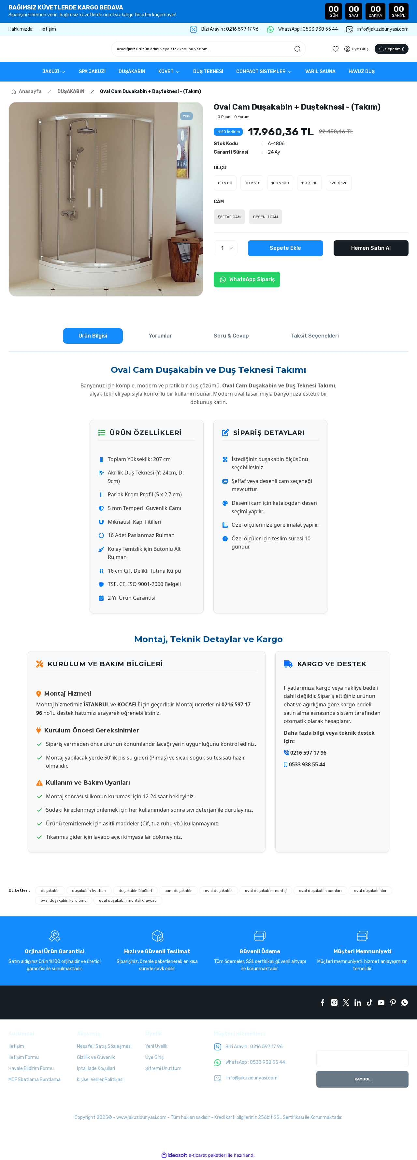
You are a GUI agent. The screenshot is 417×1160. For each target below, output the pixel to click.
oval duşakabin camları (320, 890)
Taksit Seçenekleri (315, 336)
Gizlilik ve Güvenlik (96, 1057)
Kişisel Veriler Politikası (100, 1079)
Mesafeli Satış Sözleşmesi (104, 1046)
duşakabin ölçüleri (135, 890)
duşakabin (50, 890)
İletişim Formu (23, 1057)
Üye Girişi (155, 1057)
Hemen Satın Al (371, 248)
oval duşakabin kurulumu (64, 900)
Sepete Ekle (285, 248)
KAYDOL (362, 1079)
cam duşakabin (179, 890)
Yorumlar (160, 336)
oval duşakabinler (370, 890)
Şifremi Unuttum (163, 1068)
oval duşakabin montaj (266, 890)
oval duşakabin (219, 890)
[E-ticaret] (208, 1155)
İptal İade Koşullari (96, 1068)
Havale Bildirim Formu (31, 1068)
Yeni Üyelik (156, 1046)
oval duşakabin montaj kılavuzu (128, 900)
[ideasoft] (174, 1155)
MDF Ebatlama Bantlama (34, 1079)
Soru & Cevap (231, 336)
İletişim (16, 1046)
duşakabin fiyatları (89, 890)
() (395, 49)
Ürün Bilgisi (93, 336)
